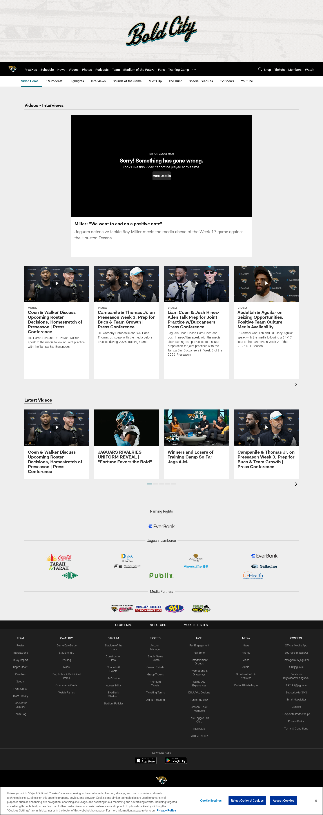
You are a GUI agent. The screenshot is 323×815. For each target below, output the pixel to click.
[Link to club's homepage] (12, 69)
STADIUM (113, 638)
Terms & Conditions (296, 728)
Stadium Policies (113, 703)
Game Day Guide (66, 645)
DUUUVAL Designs (199, 692)
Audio (245, 666)
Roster (20, 645)
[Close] (316, 801)
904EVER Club (199, 735)
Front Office (20, 688)
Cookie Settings (211, 800)
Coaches (20, 674)
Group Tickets (155, 674)
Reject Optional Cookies (247, 800)
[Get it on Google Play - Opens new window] (176, 762)
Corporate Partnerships (296, 713)
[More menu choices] (194, 69)
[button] (161, 175)
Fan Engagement (199, 645)
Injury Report (20, 659)
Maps (66, 666)
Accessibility (113, 685)
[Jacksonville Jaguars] (161, 781)
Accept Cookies (283, 800)
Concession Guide (66, 685)
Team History (20, 695)
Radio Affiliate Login (246, 685)
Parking (66, 659)
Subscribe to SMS (296, 692)
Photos (246, 652)
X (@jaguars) (296, 666)
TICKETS (155, 638)
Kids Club (199, 728)
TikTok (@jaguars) (296, 685)
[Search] (260, 69)
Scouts (20, 681)
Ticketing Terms (155, 692)
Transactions (20, 652)
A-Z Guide (113, 678)
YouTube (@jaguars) (296, 652)
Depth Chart (20, 666)
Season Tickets (155, 667)
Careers (296, 706)
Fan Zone (199, 652)
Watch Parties (66, 692)
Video (246, 659)
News (246, 645)
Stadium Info (66, 652)
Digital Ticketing (155, 699)
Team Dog (20, 713)
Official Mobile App (296, 645)
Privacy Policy (296, 721)
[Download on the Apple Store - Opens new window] (145, 761)
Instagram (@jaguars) (296, 659)
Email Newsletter (296, 699)
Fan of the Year (199, 699)
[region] (161, 801)
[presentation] (297, 385)
